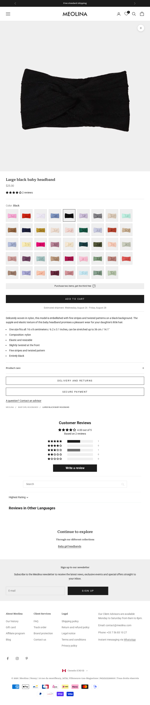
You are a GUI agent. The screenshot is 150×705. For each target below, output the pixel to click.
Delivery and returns (75, 380)
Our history (12, 621)
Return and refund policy (75, 627)
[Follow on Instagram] (17, 658)
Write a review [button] (75, 468)
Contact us (40, 639)
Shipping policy (70, 621)
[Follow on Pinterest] (27, 658)
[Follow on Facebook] (8, 658)
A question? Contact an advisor (23, 400)
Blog (8, 639)
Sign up (88, 590)
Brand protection (43, 633)
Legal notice (68, 633)
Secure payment (75, 391)
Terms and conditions (74, 639)
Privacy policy (69, 645)
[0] (126, 14)
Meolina (10, 407)
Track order (40, 627)
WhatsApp (130, 639)
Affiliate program (15, 633)
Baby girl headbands (28, 407)
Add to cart (75, 299)
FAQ (36, 621)
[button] (14, 192)
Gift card (11, 627)
